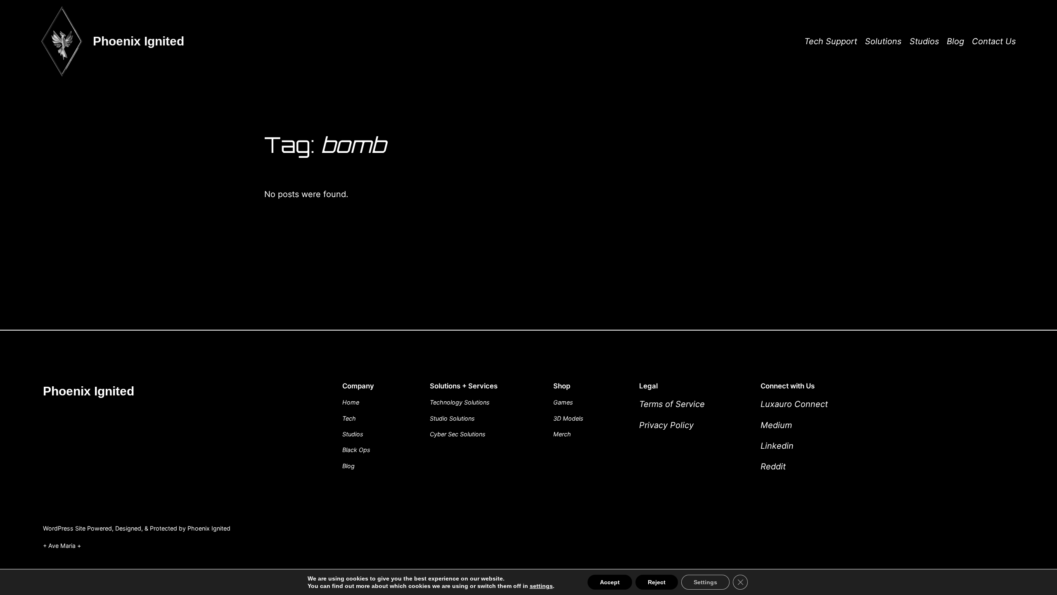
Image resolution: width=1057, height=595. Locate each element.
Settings (705, 582)
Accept (610, 582)
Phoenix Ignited (138, 41)
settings (541, 586)
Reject (657, 582)
